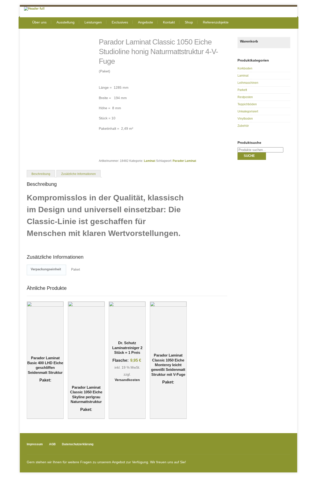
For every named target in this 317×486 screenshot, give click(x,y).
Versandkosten (127, 380)
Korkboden (245, 68)
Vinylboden (245, 118)
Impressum (35, 444)
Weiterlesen (42, 339)
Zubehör (243, 125)
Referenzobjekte (216, 22)
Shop (189, 22)
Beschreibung (40, 173)
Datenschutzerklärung (77, 444)
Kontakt (169, 22)
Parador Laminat (184, 160)
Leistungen (93, 22)
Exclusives (120, 22)
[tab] (41, 173)
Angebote (145, 22)
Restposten (245, 97)
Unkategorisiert (248, 111)
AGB (52, 444)
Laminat (149, 160)
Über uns (39, 22)
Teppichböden (247, 104)
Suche (249, 156)
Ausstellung (65, 22)
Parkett (242, 90)
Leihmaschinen (248, 83)
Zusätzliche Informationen (78, 173)
